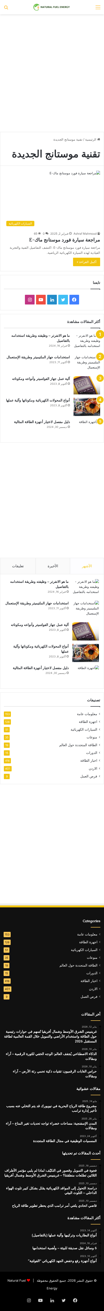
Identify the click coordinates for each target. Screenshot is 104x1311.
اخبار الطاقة (88, 760)
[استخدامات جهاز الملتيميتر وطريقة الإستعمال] (87, 364)
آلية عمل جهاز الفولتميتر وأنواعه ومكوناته (41, 378)
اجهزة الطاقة (88, 722)
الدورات (91, 753)
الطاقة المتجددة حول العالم (78, 745)
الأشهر (87, 566)
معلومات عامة (87, 714)
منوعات (92, 737)
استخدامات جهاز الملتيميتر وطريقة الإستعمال (38, 357)
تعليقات (18, 566)
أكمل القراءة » (87, 262)
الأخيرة (53, 566)
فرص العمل (88, 776)
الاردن (93, 768)
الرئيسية (91, 139)
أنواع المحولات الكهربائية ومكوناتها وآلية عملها (38, 400)
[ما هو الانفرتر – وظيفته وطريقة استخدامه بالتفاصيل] (87, 342)
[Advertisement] (52, 71)
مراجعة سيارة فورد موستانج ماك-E (64, 240)
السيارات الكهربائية (84, 729)
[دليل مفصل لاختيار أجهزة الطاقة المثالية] (87, 428)
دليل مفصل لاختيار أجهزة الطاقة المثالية (42, 422)
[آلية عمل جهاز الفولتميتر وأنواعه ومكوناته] (87, 385)
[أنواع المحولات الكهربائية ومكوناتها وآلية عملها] (87, 407)
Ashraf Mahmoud (85, 233)
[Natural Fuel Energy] (52, 7)
